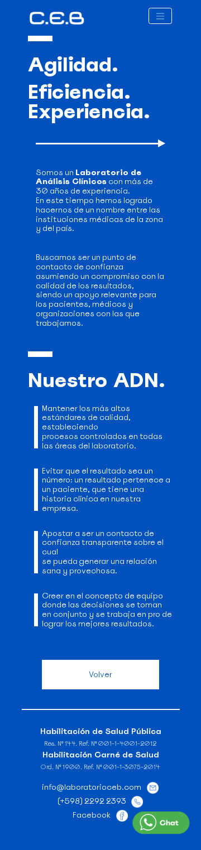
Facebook (92, 815)
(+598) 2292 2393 (92, 801)
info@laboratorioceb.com (91, 787)
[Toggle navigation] (160, 16)
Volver (100, 674)
